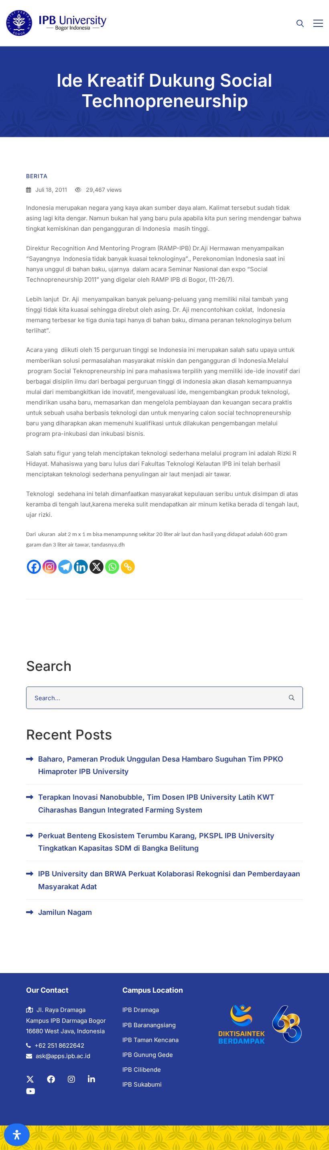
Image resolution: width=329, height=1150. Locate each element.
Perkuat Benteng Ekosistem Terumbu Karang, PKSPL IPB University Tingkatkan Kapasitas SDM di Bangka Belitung (156, 841)
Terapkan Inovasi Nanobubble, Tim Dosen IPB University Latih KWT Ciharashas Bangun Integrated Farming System (156, 803)
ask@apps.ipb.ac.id (63, 1056)
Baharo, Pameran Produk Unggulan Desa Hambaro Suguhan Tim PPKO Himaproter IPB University (160, 765)
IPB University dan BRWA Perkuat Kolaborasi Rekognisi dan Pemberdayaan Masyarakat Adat (169, 880)
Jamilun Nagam (65, 912)
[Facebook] (34, 567)
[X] (96, 567)
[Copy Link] (128, 567)
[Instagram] (50, 567)
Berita (37, 176)
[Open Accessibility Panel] (17, 1135)
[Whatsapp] (112, 567)
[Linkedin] (81, 567)
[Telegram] (65, 567)
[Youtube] (31, 1091)
